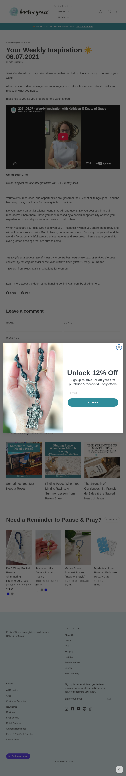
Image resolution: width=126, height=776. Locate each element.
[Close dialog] (119, 347)
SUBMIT (93, 402)
